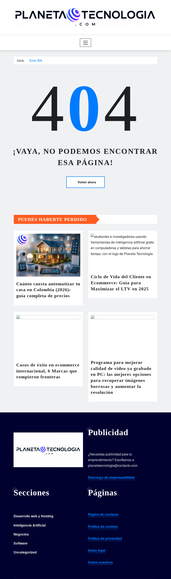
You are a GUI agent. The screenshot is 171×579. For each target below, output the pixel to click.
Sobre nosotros (100, 562)
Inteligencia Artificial (30, 525)
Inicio (20, 60)
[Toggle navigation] (85, 42)
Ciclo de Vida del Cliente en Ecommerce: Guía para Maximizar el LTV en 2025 (121, 282)
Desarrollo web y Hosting (33, 516)
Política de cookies (103, 526)
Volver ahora (87, 182)
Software (21, 543)
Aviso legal (96, 550)
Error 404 (35, 60)
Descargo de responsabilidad (111, 477)
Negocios (21, 534)
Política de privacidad (105, 538)
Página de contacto (103, 514)
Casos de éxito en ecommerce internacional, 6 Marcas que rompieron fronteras (47, 370)
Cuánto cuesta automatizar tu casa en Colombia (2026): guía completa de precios (48, 289)
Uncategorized (25, 552)
